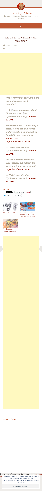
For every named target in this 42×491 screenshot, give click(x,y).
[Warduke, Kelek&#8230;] (10, 206)
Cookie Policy (21, 482)
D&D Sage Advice (21, 13)
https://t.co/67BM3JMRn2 (18, 141)
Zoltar (7, 48)
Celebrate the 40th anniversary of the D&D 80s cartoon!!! (27, 214)
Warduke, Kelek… (9, 212)
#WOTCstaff (12, 138)
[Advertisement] (21, 74)
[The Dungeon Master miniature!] (10, 223)
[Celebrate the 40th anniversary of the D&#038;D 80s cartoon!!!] (27, 206)
